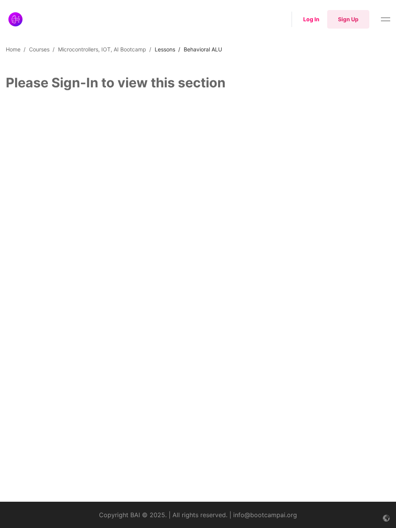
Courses (39, 49)
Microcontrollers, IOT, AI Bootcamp (102, 49)
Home (13, 49)
